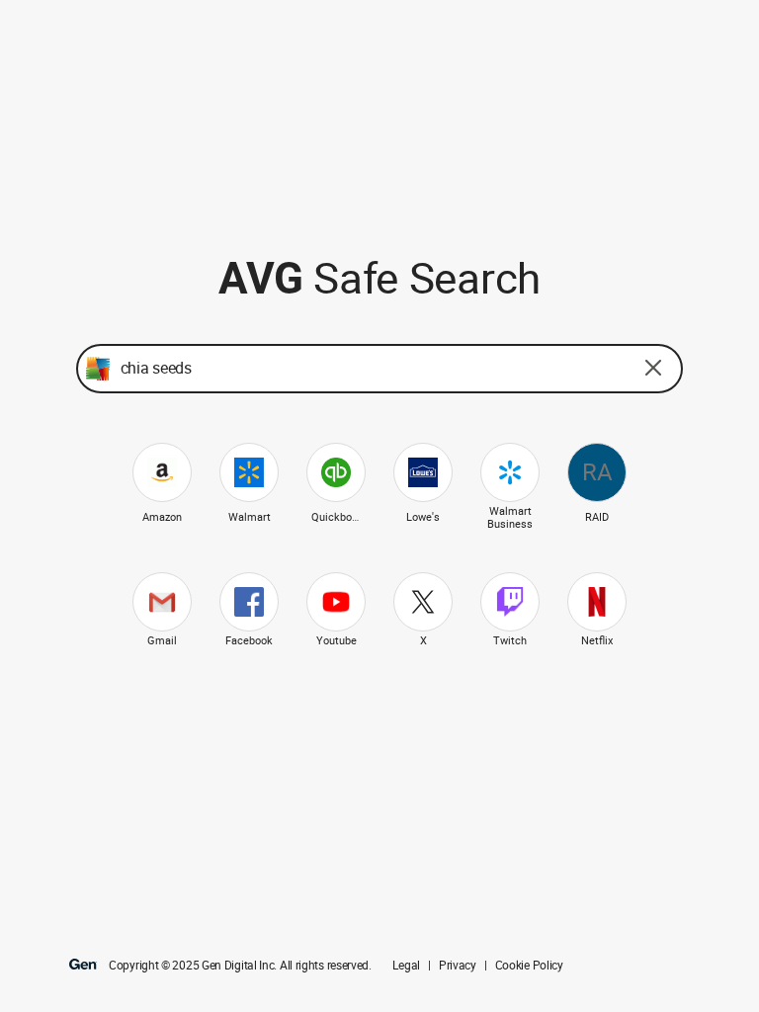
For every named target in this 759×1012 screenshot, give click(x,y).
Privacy (457, 965)
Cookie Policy (529, 965)
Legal (406, 965)
